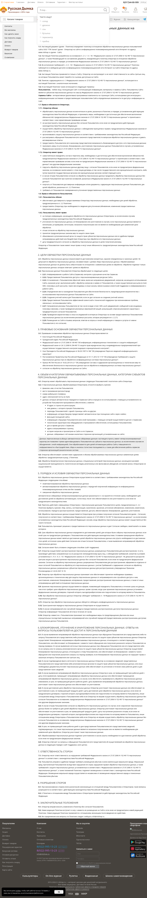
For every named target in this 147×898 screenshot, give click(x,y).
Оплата (40, 2)
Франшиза (41, 836)
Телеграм (80, 832)
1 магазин (20, 2)
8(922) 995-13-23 (47, 846)
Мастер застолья (76, 2)
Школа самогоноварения (119, 875)
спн (44, 29)
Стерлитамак (8, 2)
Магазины (6, 828)
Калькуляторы (133, 19)
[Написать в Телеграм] (144, 19)
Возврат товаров (11, 49)
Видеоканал (91, 875)
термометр (47, 37)
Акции (5, 832)
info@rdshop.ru (43, 854)
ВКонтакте (80, 836)
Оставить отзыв (9, 858)
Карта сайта (7, 870)
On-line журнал (54, 875)
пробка (45, 41)
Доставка (31, 2)
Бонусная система (9, 851)
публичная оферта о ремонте (77, 889)
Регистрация (7, 866)
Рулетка (73, 875)
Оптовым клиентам (45, 839)
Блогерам (41, 843)
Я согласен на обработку (94, 863)
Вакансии (8, 53)
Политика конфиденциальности (62, 887)
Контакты (8, 26)
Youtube (79, 828)
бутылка (46, 33)
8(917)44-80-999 (131, 2)
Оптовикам (50, 2)
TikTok (78, 843)
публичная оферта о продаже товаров (90, 887)
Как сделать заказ (12, 34)
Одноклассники (83, 839)
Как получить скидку (13, 38)
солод (45, 21)
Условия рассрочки (10, 855)
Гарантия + (61, 2)
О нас (39, 828)
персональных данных (103, 863)
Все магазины (10, 30)
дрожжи (46, 25)
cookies (18, 891)
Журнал (117, 19)
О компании (9, 57)
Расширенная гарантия (12, 847)
